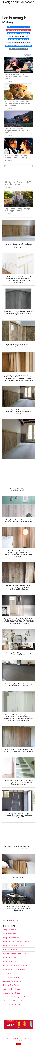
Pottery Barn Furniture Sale (11, 938)
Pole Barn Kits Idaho (9, 934)
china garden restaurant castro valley (18, 30)
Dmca (8, 1039)
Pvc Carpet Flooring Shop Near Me (13, 969)
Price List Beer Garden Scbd (11, 1005)
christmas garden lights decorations (18, 42)
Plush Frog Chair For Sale (10, 985)
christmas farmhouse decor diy (18, 39)
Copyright (18, 1041)
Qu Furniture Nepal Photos (11, 977)
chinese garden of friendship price (18, 33)
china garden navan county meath (18, 27)
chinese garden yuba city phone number (18, 46)
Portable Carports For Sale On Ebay (14, 953)
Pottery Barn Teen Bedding (11, 989)
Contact (15, 1039)
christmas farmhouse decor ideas (18, 36)
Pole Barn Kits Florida (9, 961)
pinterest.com (13, 920)
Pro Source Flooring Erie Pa (11, 981)
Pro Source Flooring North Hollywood (14, 965)
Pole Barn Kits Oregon (9, 957)
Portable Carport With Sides (11, 993)
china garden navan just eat (18, 49)
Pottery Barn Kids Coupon (10, 930)
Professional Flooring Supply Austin (13, 997)
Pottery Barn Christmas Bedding (12, 1001)
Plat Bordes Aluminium (9, 949)
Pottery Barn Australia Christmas (13, 945)
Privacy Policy (26, 1039)
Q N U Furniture (7, 973)
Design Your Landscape (18, 2)
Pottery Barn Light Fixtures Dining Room (15, 941)
